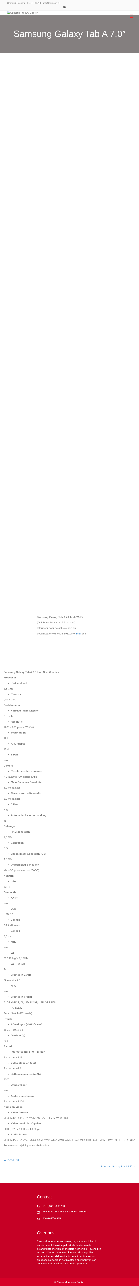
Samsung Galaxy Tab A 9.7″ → (117, 1166)
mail (78, 633)
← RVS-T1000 (12, 1160)
